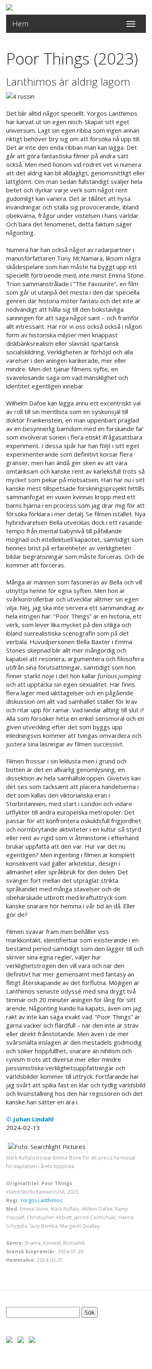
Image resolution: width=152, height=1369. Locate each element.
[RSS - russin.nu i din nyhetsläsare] (32, 1339)
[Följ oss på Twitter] (20, 1339)
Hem (20, 23)
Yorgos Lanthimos (41, 1200)
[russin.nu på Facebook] (9, 1339)
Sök (89, 1312)
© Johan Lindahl (30, 1119)
